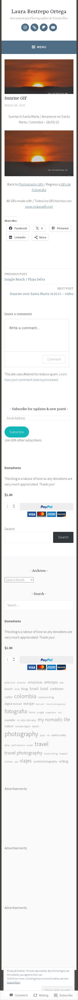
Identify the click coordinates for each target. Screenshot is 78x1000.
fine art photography (56, 704)
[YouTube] (53, 27)
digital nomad (13, 704)
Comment (54, 359)
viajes (26, 760)
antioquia (51, 682)
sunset (30, 745)
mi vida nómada (26, 720)
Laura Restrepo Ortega (39, 12)
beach (9, 689)
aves (61, 682)
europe (28, 703)
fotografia (16, 711)
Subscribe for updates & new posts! (39, 409)
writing (63, 761)
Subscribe (17, 432)
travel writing (51, 753)
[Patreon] (44, 27)
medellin (10, 720)
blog (24, 688)
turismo (9, 761)
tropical (63, 753)
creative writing (46, 697)
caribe (8, 697)
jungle (40, 712)
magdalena (51, 712)
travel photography (23, 753)
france (32, 712)
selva (7, 745)
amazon (21, 682)
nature (9, 726)
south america (18, 745)
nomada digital (23, 726)
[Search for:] (39, 605)
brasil (34, 688)
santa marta (58, 735)
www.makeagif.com (39, 206)
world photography (45, 761)
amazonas (35, 682)
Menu (41, 47)
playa (42, 735)
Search (10, 529)
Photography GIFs (31, 184)
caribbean (56, 689)
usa (16, 761)
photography (21, 734)
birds (17, 689)
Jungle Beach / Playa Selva (25, 277)
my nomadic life (54, 719)
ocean (35, 726)
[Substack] (34, 27)
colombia (25, 696)
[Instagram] (25, 27)
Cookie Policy (13, 982)
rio (48, 735)
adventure (10, 682)
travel (42, 744)
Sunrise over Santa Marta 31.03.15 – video (41, 291)
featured (40, 704)
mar (60, 712)
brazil (44, 688)
